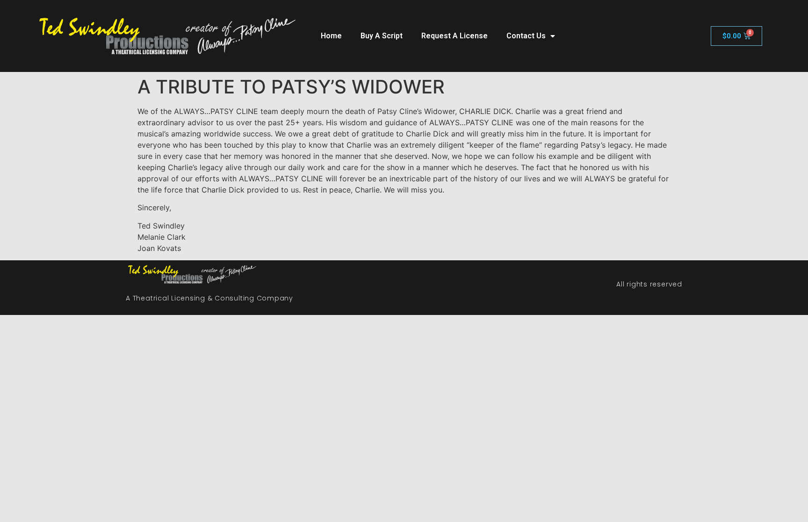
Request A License (454, 35)
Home (331, 35)
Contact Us (526, 35)
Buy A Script (382, 35)
